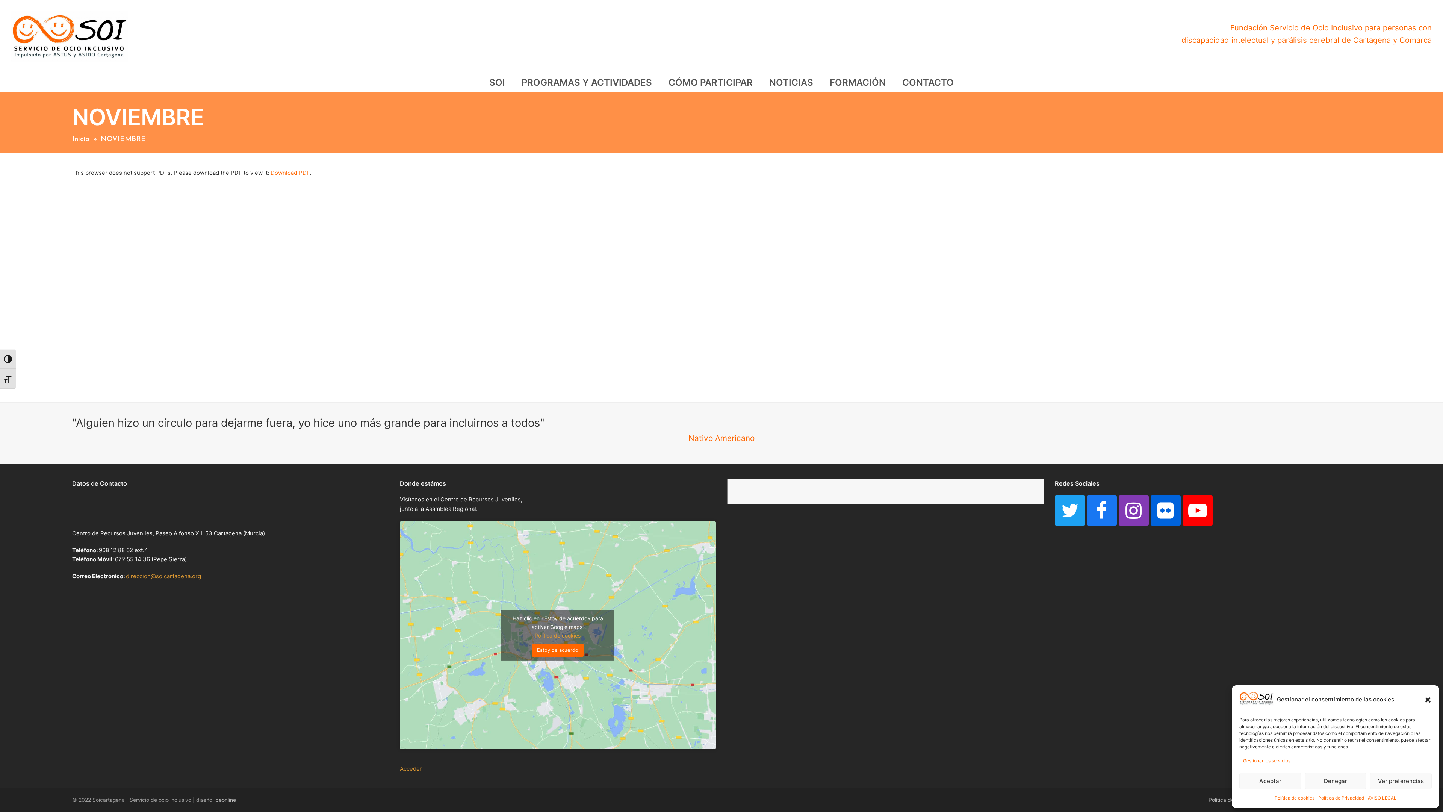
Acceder (411, 768)
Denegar (1335, 781)
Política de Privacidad (1341, 798)
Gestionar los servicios (1266, 761)
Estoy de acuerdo (557, 650)
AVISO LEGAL (1382, 798)
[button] (1428, 700)
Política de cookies (1294, 798)
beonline (225, 800)
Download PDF (290, 172)
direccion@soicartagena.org (163, 576)
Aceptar (1270, 781)
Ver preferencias (1401, 781)
